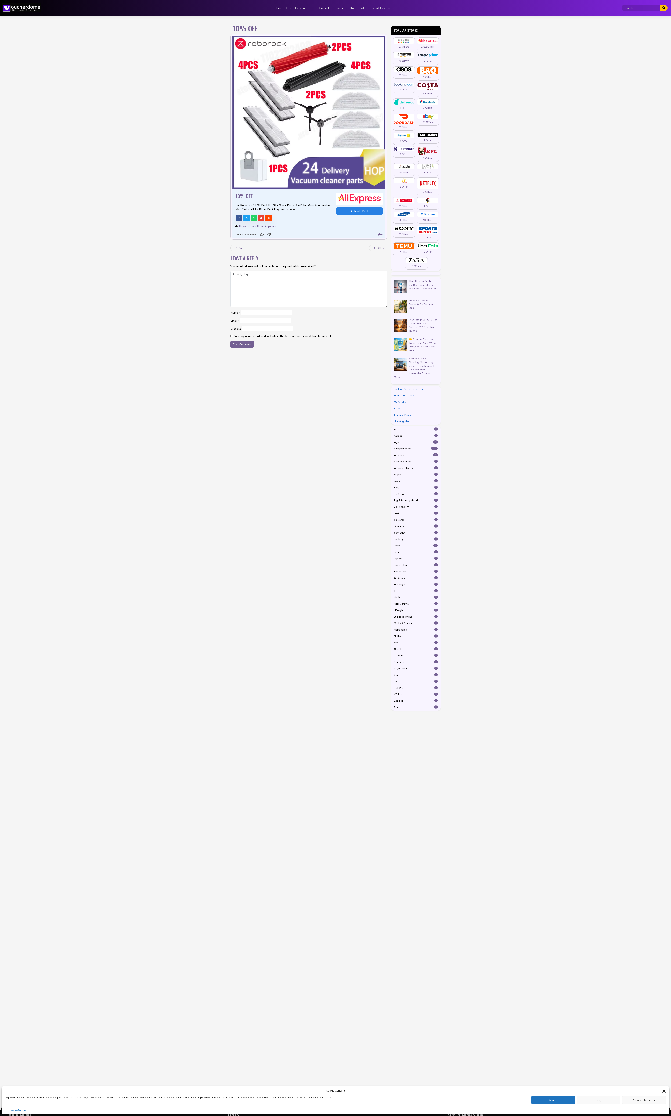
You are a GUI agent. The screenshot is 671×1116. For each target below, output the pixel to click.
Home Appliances (267, 226)
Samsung (415, 662)
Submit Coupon (380, 8)
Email (234, 320)
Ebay (415, 545)
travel (397, 408)
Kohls (415, 597)
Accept (553, 1100)
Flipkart (415, 558)
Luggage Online (415, 616)
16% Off (241, 248)
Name (235, 312)
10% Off (244, 196)
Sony (415, 674)
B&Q (415, 487)
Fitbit (415, 552)
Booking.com (415, 506)
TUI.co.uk (415, 687)
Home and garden (404, 395)
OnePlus (415, 649)
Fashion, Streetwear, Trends (410, 389)
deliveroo (415, 519)
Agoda (415, 442)
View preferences (644, 1100)
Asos (415, 481)
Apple (415, 474)
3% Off (376, 248)
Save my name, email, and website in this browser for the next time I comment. (282, 336)
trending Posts (402, 414)
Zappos (415, 700)
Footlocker (415, 571)
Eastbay (415, 539)
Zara (415, 707)
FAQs (363, 8)
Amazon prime (415, 461)
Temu (415, 681)
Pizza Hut (415, 655)
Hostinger (415, 584)
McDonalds (415, 629)
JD (415, 590)
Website (235, 328)
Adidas (415, 435)
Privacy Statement (16, 1109)
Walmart (415, 694)
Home (278, 8)
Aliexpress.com (247, 226)
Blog (352, 8)
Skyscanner (415, 668)
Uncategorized (402, 421)
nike (415, 642)
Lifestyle (415, 610)
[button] (664, 1090)
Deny (598, 1100)
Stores (339, 8)
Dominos (415, 526)
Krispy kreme (415, 603)
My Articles (400, 402)
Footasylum (415, 565)
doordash (415, 532)
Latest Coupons (296, 8)
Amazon (415, 455)
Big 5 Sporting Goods (415, 500)
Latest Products (320, 8)
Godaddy (415, 577)
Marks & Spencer (415, 623)
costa (415, 513)
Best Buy (415, 493)
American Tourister (415, 468)
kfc (415, 429)
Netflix (415, 636)
